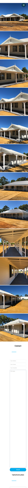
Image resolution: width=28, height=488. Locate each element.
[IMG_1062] (14, 271)
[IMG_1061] (14, 243)
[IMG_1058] (14, 215)
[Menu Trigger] (24, 5)
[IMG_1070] (14, 73)
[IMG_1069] (14, 102)
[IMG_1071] (14, 45)
